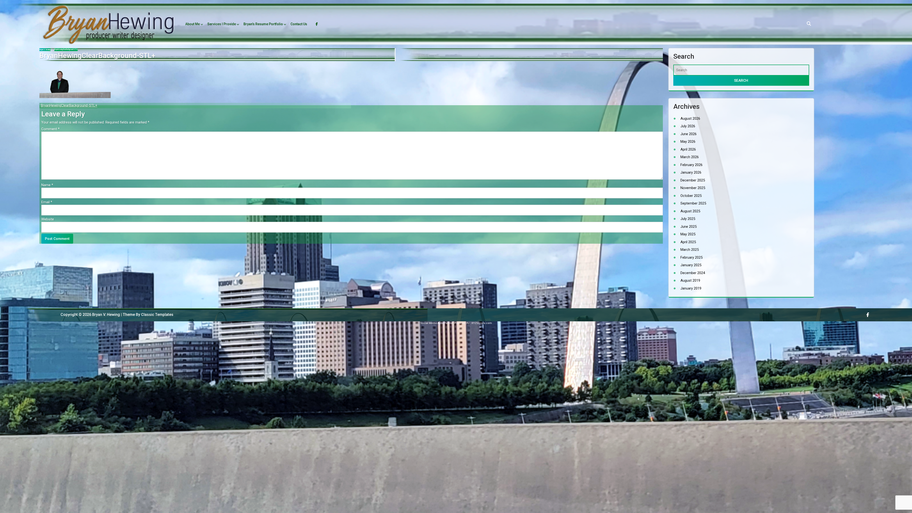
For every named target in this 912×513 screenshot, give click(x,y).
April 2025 (688, 242)
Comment (50, 129)
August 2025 (690, 211)
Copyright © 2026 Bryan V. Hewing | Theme (89, 314)
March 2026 (689, 157)
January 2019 (690, 288)
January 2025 (690, 265)
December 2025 (692, 180)
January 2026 (690, 172)
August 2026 (690, 118)
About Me (192, 24)
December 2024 (692, 273)
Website (47, 219)
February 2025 (691, 257)
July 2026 (687, 126)
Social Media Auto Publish (437, 323)
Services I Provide (221, 24)
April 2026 (688, 149)
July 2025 (687, 219)
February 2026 (691, 164)
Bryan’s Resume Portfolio (263, 24)
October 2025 (691, 195)
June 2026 (688, 134)
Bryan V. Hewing (45, 50)
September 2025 (693, 203)
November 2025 (692, 188)
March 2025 (689, 249)
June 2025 (688, 226)
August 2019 (690, 280)
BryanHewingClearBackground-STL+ (69, 105)
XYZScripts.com (481, 323)
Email (46, 202)
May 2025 (687, 234)
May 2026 (687, 141)
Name (47, 185)
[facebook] (868, 315)
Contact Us (298, 24)
